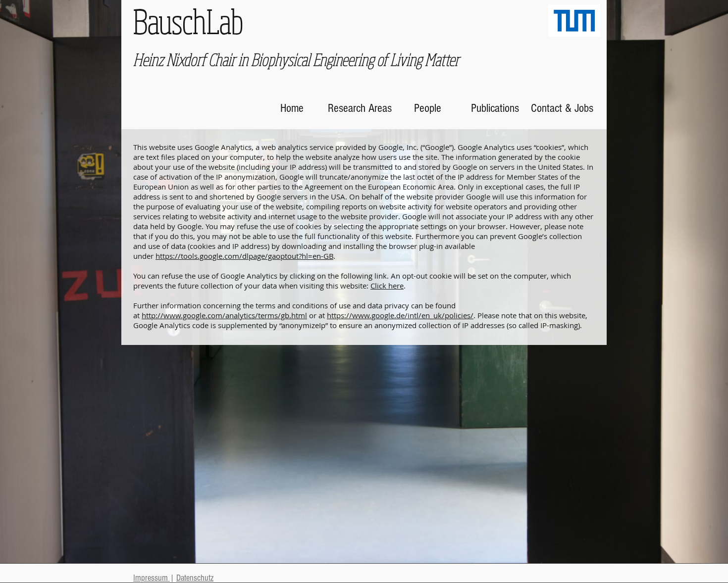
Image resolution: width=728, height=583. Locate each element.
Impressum (151, 578)
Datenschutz (194, 578)
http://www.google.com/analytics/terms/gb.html (224, 315)
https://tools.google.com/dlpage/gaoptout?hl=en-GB (244, 256)
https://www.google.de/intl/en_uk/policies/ (400, 315)
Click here (387, 286)
